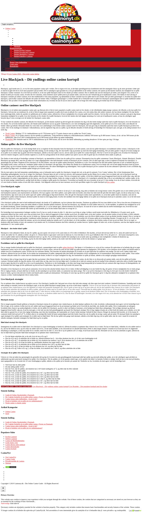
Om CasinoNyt (10, 457)
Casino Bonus (10, 60)
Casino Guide (10, 459)
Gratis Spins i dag (11, 443)
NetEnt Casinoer (11, 439)
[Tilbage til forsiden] (66, 45)
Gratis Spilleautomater (17, 32)
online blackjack (68, 247)
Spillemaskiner (15, 30)
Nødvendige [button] (5, 503)
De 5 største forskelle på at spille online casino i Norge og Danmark (29, 397)
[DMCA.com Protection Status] (10, 468)
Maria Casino (10, 135)
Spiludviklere (14, 36)
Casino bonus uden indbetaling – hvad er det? (21, 399)
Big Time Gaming (20, 38)
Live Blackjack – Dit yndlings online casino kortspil (50, 386)
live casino (111, 182)
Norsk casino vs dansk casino (15, 403)
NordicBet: (9, 139)
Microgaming (19, 42)
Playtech (17, 46)
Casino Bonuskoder (12, 447)
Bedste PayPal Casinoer (22, 50)
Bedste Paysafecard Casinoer (24, 52)
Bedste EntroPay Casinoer (23, 56)
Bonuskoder (14, 66)
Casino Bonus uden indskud (15, 445)
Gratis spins (14, 64)
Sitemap (8, 463)
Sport (7, 414)
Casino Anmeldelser (12, 58)
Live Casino (14, 34)
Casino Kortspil (10, 449)
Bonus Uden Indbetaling (18, 62)
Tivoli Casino (10, 133)
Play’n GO (18, 44)
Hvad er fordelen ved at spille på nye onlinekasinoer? (23, 401)
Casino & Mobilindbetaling (14, 441)
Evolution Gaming (20, 40)
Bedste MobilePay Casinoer (24, 54)
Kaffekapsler (9, 70)
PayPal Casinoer (11, 437)
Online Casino (10, 28)
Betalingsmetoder (16, 48)
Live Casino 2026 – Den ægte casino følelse (23, 74)
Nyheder (8, 68)
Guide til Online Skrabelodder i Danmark (19, 395)
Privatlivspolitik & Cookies (14, 461)
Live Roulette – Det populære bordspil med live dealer (88, 386)
